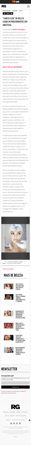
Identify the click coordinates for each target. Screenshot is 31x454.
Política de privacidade (18, 420)
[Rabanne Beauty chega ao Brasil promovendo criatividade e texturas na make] (8, 316)
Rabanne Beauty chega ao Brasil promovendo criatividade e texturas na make (20, 315)
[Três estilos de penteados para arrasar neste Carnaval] (8, 289)
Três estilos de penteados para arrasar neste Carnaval (20, 287)
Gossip (12, 416)
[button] (26, 238)
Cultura (12, 412)
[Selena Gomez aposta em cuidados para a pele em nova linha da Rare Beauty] (8, 340)
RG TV (7, 416)
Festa (17, 416)
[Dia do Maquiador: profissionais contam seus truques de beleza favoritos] (8, 352)
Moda (18, 412)
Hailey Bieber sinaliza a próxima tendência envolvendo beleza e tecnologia (20, 298)
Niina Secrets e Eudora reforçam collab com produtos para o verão (20, 327)
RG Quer (23, 416)
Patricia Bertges (19, 29)
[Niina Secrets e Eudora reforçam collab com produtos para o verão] (8, 328)
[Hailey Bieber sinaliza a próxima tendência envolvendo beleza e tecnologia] (8, 299)
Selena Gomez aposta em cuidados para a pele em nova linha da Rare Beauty (20, 339)
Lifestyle (24, 412)
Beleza (21, 10)
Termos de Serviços (11, 393)
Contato (8, 420)
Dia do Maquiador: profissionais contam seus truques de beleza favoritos (20, 351)
